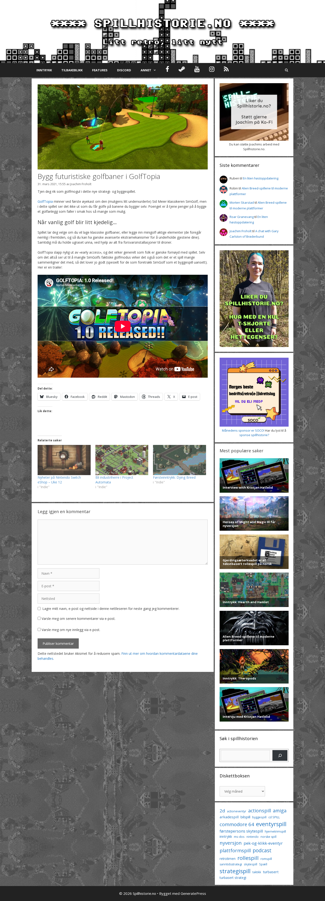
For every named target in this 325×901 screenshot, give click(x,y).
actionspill (259, 810)
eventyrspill (271, 824)
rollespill (248, 858)
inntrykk (226, 836)
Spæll (263, 864)
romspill (266, 859)
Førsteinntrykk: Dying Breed (174, 477)
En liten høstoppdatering (260, 178)
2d (222, 811)
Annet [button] (146, 70)
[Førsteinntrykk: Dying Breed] (179, 460)
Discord (124, 70)
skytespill (250, 864)
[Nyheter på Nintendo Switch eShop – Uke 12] (64, 460)
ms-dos (239, 836)
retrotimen (228, 858)
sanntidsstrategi (231, 864)
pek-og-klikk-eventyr (263, 843)
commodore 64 (237, 824)
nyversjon (231, 842)
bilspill (245, 816)
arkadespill (229, 816)
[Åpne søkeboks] (286, 70)
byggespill (259, 817)
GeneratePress (193, 893)
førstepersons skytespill (241, 831)
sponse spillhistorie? (254, 435)
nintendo (252, 837)
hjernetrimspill (275, 831)
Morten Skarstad (242, 202)
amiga (279, 810)
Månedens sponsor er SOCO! (243, 430)
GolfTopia (45, 201)
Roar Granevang (242, 217)
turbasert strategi (233, 877)
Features (100, 70)
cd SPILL (274, 817)
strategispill (235, 871)
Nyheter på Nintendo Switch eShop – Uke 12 (59, 479)
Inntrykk (44, 70)
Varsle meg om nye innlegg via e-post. (71, 629)
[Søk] (279, 755)
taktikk (256, 872)
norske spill (268, 837)
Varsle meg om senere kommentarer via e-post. (78, 618)
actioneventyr (236, 811)
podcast (262, 850)
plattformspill (235, 850)
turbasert (271, 871)
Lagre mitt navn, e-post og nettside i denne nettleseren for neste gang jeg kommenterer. (110, 608)
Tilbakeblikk (72, 70)
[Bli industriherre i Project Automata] (121, 460)
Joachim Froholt (80, 184)
